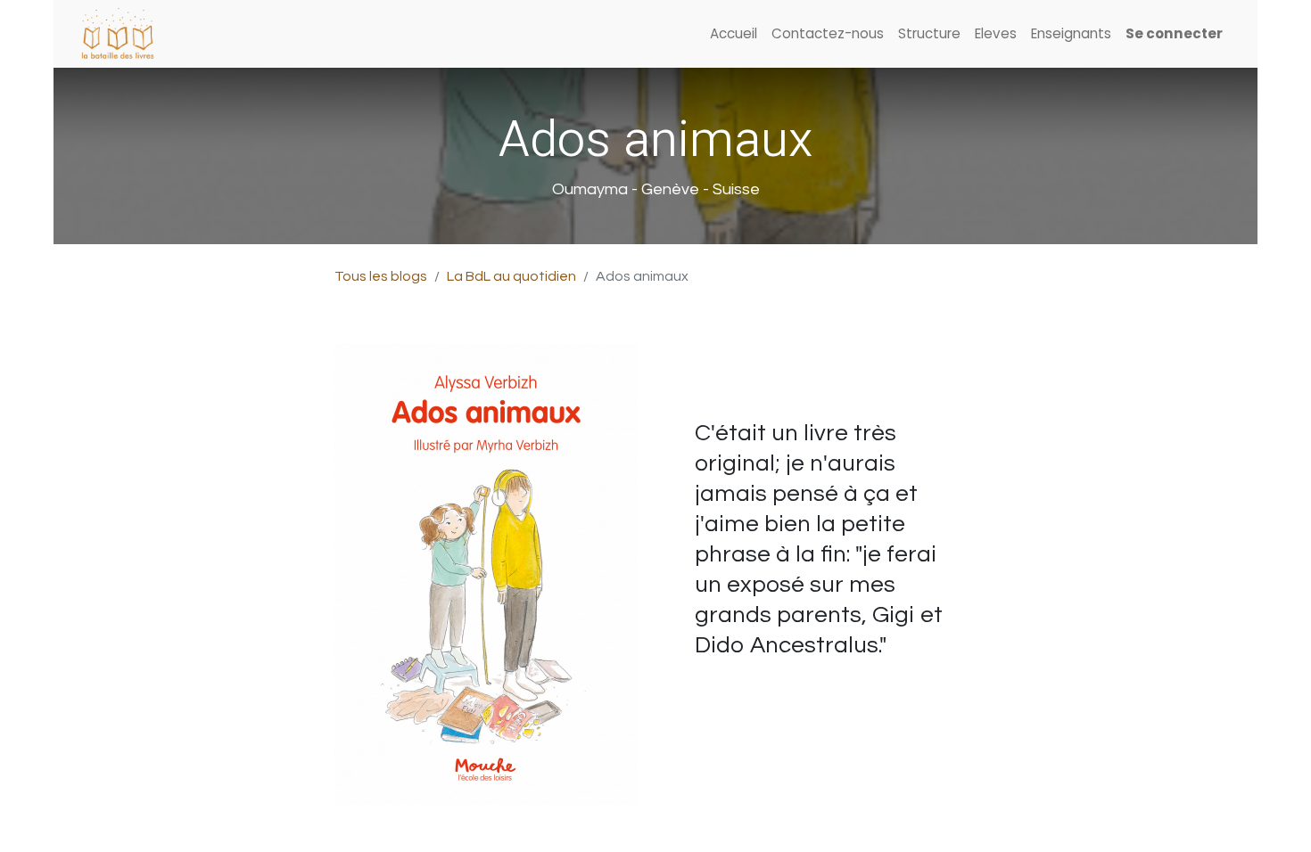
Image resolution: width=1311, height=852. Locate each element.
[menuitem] (733, 34)
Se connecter (1174, 33)
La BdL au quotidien (511, 276)
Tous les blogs (380, 276)
